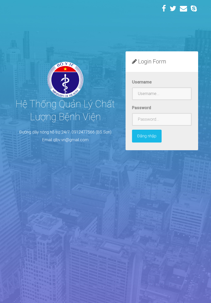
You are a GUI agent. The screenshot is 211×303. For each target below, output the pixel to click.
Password (141, 107)
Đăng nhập (146, 136)
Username (142, 82)
